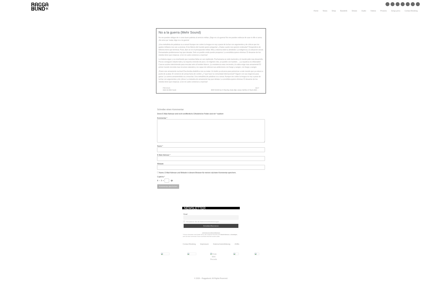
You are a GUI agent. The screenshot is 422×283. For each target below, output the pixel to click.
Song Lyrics (395, 11)
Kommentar (162, 118)
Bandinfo (343, 11)
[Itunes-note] (418, 4)
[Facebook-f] (387, 4)
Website (160, 164)
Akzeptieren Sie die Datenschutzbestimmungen (202, 222)
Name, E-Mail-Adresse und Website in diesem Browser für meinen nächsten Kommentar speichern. (197, 173)
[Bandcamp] (413, 4)
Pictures (383, 11)
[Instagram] (393, 4)
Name (160, 146)
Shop (334, 11)
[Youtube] (408, 4)
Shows (354, 11)
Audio (363, 11)
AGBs (237, 244)
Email (185, 214)
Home (316, 11)
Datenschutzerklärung (221, 244)
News (325, 11)
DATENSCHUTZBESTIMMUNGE (211, 232)
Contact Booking (411, 11)
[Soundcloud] (403, 4)
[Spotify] (398, 4)
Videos (373, 11)
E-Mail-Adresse (163, 155)
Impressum (204, 244)
